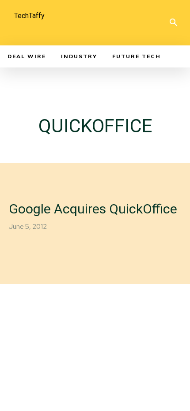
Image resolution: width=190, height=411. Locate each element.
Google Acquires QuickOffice (93, 209)
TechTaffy (29, 15)
